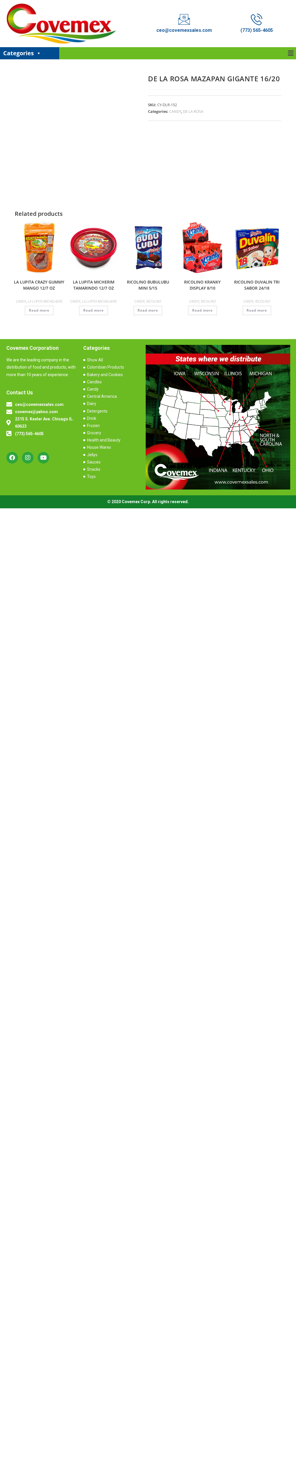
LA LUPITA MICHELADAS (45, 301)
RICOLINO (153, 301)
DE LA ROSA (193, 111)
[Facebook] (12, 457)
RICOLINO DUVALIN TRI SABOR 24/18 (257, 285)
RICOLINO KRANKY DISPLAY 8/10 (202, 285)
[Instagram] (28, 457)
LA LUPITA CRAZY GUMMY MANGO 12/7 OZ (39, 285)
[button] (291, 53)
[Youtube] (43, 457)
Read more (39, 310)
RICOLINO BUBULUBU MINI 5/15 (148, 285)
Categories (18, 53)
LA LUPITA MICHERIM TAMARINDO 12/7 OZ (93, 285)
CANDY (175, 111)
